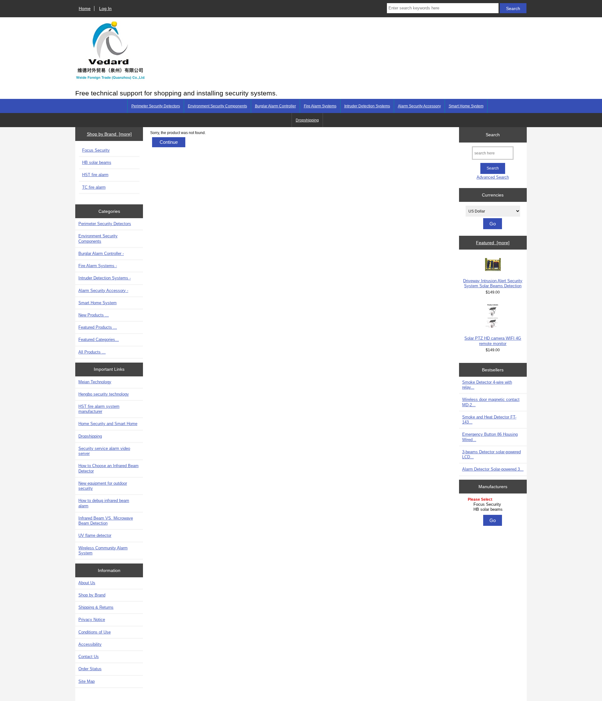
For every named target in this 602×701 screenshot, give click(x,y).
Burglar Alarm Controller (275, 106)
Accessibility (90, 644)
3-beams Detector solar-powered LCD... (491, 454)
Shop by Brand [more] (109, 134)
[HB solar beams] (493, 509)
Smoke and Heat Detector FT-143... (489, 419)
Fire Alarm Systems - (97, 265)
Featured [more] (493, 242)
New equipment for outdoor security (102, 486)
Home (85, 8)
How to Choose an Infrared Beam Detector (108, 468)
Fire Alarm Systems (320, 106)
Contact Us (88, 656)
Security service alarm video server (104, 451)
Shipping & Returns (96, 607)
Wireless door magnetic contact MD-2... (491, 402)
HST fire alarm (95, 174)
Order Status (90, 668)
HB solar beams (96, 162)
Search (493, 134)
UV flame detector (94, 535)
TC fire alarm (94, 187)
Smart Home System (466, 106)
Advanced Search (493, 177)
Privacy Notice (91, 619)
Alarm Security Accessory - (103, 290)
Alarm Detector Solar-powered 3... (493, 469)
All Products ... (92, 352)
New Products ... (93, 315)
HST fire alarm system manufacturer (98, 409)
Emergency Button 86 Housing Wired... (490, 437)
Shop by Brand (91, 595)
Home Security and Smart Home (107, 423)
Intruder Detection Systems (367, 106)
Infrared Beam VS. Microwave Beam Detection (105, 521)
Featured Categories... (98, 339)
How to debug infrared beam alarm (103, 503)
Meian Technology (94, 382)
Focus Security (96, 150)
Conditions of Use (94, 632)
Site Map (86, 681)
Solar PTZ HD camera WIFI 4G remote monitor (492, 341)
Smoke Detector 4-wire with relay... (487, 385)
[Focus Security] (493, 504)
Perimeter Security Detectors (155, 106)
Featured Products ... (97, 327)
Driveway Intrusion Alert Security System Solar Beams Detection (492, 283)
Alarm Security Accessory (419, 106)
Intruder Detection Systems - (104, 278)
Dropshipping (307, 120)
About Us (86, 582)
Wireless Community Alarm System (103, 550)
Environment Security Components (217, 106)
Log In (105, 8)
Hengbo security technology (103, 394)
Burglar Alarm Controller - (101, 253)
